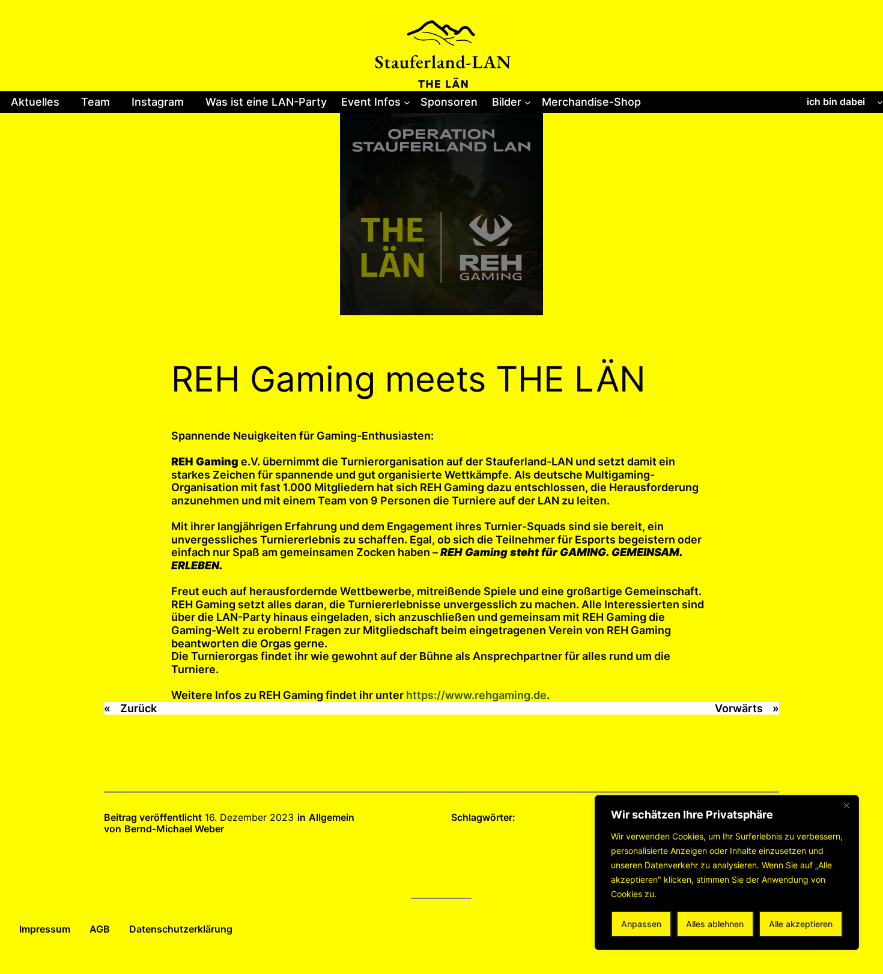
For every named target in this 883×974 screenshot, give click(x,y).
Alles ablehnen (715, 924)
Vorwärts (739, 708)
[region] (727, 872)
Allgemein (331, 817)
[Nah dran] (846, 805)
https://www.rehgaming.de (476, 695)
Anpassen (641, 924)
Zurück (138, 708)
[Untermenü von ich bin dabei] (880, 102)
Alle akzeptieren (801, 924)
